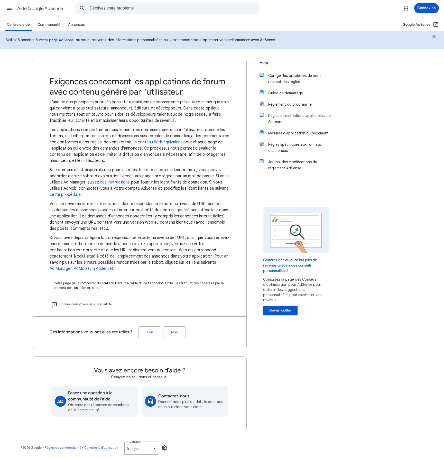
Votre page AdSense (56, 40)
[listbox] (141, 448)
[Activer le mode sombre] (164, 448)
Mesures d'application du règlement (298, 133)
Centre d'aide (18, 24)
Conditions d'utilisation (101, 448)
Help (264, 62)
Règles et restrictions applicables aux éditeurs (299, 118)
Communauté (49, 24)
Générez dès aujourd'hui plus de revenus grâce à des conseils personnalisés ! (290, 265)
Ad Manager (61, 268)
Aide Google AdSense (40, 8)
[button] (9, 8)
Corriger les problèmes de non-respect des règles (294, 78)
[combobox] (174, 8)
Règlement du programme (290, 104)
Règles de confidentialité (63, 448)
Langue (135, 441)
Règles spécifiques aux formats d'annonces (294, 147)
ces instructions (115, 182)
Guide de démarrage (285, 93)
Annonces (76, 24)
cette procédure (65, 194)
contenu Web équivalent (160, 142)
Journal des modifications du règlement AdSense (292, 165)
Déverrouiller (280, 310)
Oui (150, 332)
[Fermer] (434, 37)
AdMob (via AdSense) (93, 268)
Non (174, 332)
